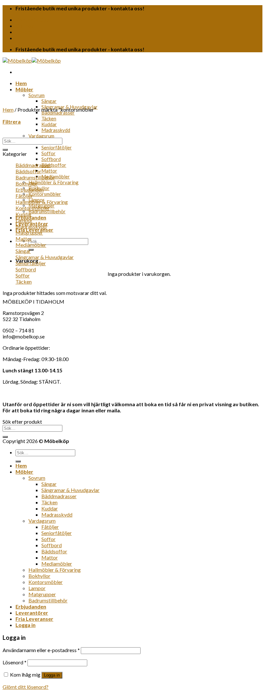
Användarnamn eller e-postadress (41, 650)
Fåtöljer (24, 196)
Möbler (24, 89)
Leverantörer (32, 32)
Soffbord (51, 159)
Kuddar (49, 124)
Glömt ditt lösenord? (25, 687)
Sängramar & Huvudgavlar (45, 257)
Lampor (24, 220)
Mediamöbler (55, 176)
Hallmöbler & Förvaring (53, 182)
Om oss (25, 26)
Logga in (52, 675)
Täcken (48, 118)
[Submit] (31, 250)
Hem (21, 83)
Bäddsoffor (53, 165)
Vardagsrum (41, 136)
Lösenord (14, 662)
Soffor (48, 153)
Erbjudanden (30, 189)
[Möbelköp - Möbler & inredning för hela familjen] (32, 60)
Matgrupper (29, 232)
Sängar (49, 101)
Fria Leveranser (34, 619)
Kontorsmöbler (44, 194)
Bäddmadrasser (58, 113)
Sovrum (36, 95)
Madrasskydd (55, 130)
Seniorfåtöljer (56, 147)
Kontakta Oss (32, 19)
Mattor (49, 171)
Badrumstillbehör (47, 211)
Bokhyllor (26, 183)
